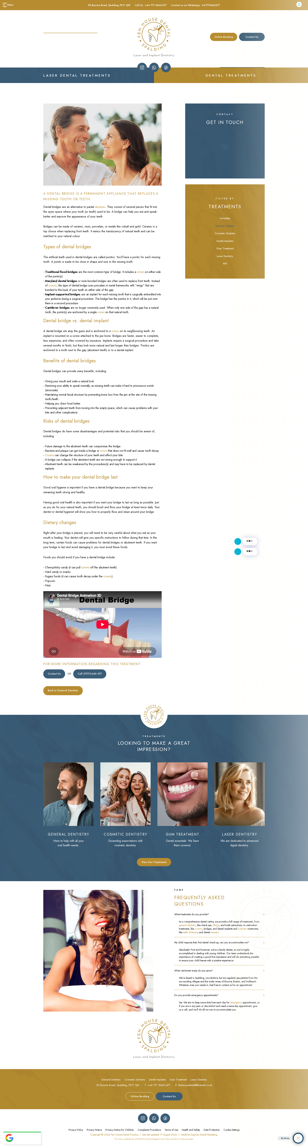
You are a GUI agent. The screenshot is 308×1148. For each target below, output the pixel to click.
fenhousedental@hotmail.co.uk (195, 1085)
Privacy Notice (94, 1130)
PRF (225, 264)
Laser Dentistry (225, 256)
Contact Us (54, 673)
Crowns (49, 455)
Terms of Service (181, 1138)
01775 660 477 (90, 673)
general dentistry (187, 925)
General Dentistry (225, 226)
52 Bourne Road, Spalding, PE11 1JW (109, 5)
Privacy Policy (76, 1130)
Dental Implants (225, 241)
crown (140, 272)
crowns (52, 285)
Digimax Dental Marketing (204, 1134)
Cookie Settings (232, 1130)
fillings (216, 925)
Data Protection (212, 1130)
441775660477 (211, 5)
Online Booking (223, 37)
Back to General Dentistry (63, 690)
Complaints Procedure (149, 1130)
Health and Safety (191, 1130)
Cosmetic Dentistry (225, 233)
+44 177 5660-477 (156, 5)
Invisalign (225, 218)
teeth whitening (190, 932)
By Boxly (285, 1138)
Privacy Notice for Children (120, 1130)
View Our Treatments (154, 862)
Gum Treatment (224, 248)
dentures (100, 207)
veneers (215, 932)
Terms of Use (171, 1130)
